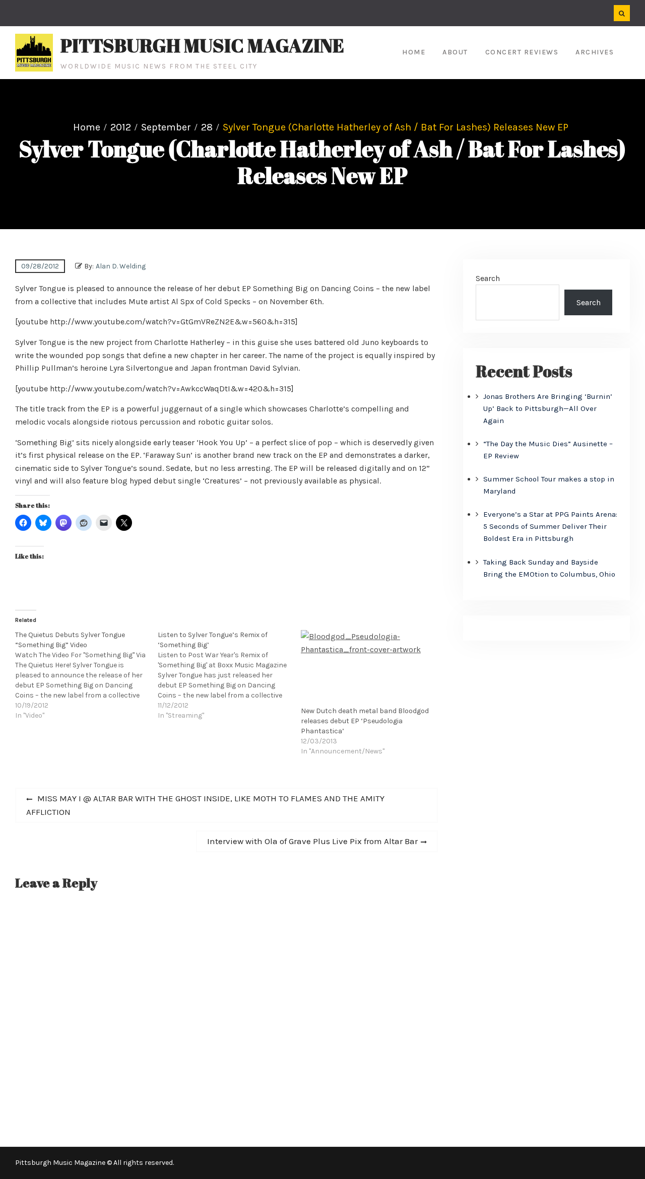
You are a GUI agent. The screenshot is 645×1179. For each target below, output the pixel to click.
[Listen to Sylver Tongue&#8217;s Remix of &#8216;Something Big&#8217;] (229, 675)
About (455, 52)
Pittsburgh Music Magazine (202, 45)
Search (488, 278)
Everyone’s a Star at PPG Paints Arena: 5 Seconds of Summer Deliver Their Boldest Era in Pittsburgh (550, 526)
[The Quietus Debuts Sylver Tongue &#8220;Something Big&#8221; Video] (86, 675)
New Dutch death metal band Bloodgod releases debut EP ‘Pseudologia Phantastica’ (365, 721)
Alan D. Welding (121, 266)
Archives (594, 52)
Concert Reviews (522, 52)
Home (413, 52)
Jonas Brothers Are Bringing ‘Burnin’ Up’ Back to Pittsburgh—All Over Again (547, 408)
